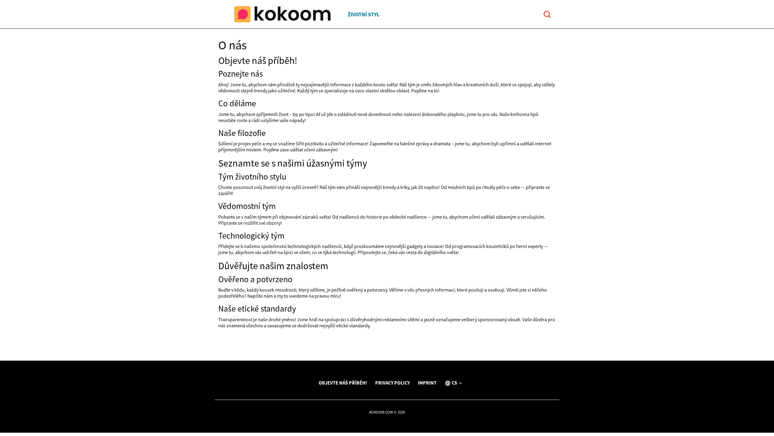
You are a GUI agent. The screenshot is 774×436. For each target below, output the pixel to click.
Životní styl (363, 14)
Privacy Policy (392, 383)
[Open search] (547, 14)
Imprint (427, 383)
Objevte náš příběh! (343, 383)
